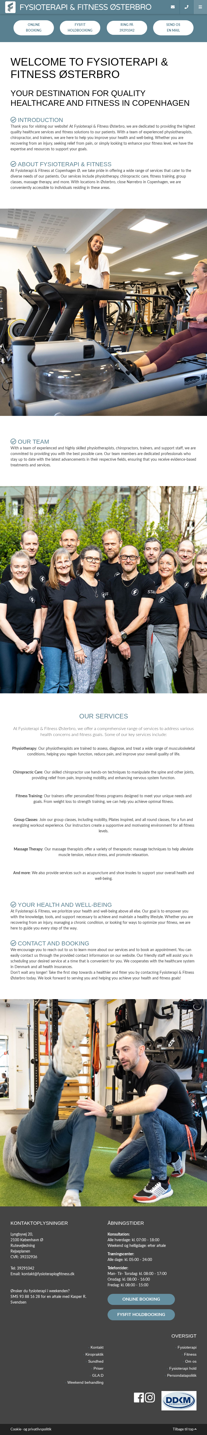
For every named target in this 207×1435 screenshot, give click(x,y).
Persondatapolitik (181, 1375)
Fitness (190, 1354)
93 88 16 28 (29, 1297)
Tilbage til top (183, 1429)
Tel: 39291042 (22, 1268)
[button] (200, 7)
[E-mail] (173, 7)
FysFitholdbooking (80, 27)
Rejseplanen (20, 1251)
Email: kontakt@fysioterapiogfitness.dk (42, 1274)
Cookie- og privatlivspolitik (31, 1429)
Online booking (141, 1299)
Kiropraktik (94, 1354)
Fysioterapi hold (182, 1368)
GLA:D (98, 1375)
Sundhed (96, 1361)
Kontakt (97, 1347)
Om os (190, 1361)
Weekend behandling (85, 1382)
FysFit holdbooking (141, 1314)
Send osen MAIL (173, 27)
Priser (99, 1368)
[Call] (187, 7)
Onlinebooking (34, 27)
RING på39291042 (126, 27)
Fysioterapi (187, 1347)
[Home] (159, 7)
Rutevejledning (23, 1246)
